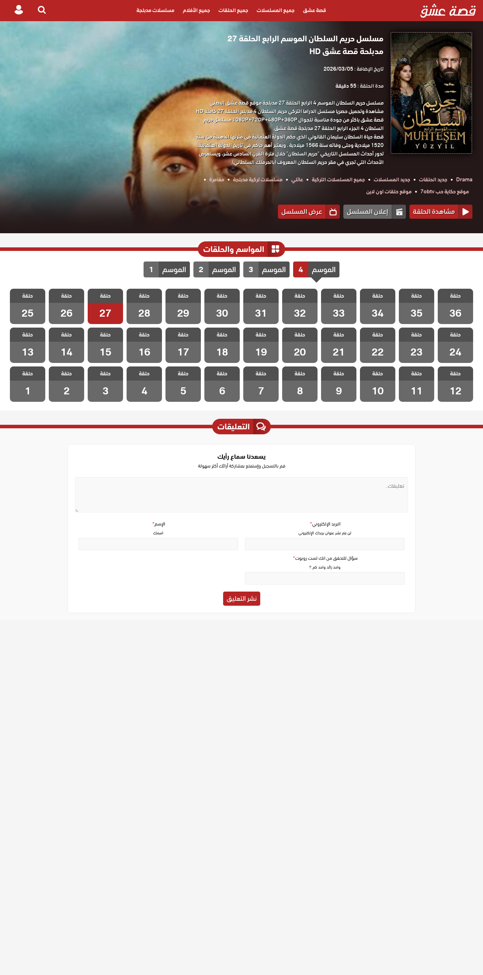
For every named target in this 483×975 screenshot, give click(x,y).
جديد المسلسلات (392, 179)
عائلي (297, 179)
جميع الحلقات (233, 11)
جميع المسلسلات (276, 11)
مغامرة (216, 179)
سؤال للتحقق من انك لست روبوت (324, 558)
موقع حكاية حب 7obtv (444, 191)
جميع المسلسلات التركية (338, 179)
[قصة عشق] (448, 10)
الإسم (158, 523)
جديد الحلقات (433, 179)
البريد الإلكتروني (325, 523)
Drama (464, 179)
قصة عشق (314, 11)
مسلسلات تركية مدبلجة (258, 179)
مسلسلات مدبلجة (155, 11)
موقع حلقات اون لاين (389, 191)
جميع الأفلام (196, 11)
